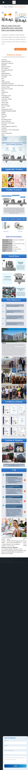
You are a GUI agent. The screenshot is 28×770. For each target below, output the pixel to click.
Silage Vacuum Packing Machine (8, 562)
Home (5, 7)
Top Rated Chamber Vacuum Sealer (9, 559)
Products (10, 7)
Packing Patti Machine (21, 562)
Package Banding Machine (6, 561)
